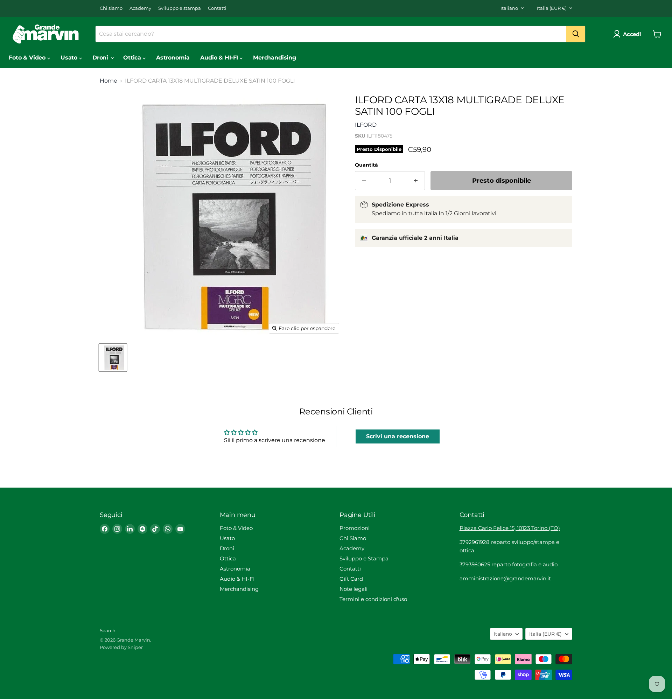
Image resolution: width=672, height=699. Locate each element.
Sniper (135, 647)
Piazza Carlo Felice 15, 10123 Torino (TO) (510, 528)
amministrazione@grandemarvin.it (505, 578)
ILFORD (366, 124)
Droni (101, 57)
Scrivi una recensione (397, 436)
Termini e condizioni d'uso (373, 599)
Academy (140, 8)
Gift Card (351, 578)
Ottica (133, 57)
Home (108, 81)
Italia (552, 8)
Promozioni (355, 528)
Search (107, 630)
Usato (70, 57)
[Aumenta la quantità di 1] (416, 180)
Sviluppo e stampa (179, 8)
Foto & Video (28, 57)
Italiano (509, 8)
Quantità (366, 165)
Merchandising (274, 57)
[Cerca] (575, 34)
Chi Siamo (353, 538)
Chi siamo (111, 8)
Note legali (354, 589)
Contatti (217, 8)
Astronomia (173, 57)
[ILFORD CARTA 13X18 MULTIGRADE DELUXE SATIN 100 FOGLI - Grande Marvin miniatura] (113, 357)
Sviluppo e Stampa (364, 558)
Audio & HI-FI (220, 57)
